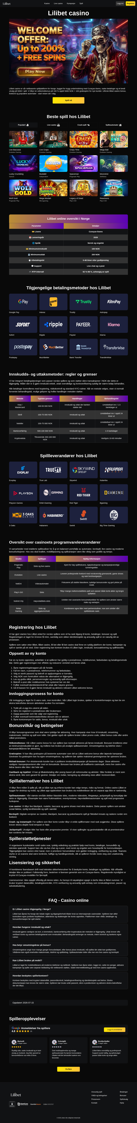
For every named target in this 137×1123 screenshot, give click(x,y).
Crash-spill (81, 125)
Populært (21, 125)
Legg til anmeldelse (114, 1030)
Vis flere (68, 1069)
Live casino (51, 125)
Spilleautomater (112, 125)
